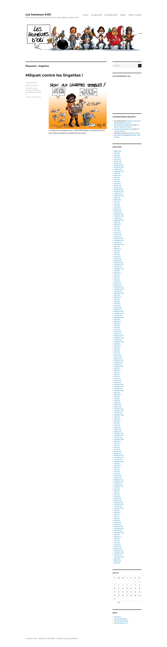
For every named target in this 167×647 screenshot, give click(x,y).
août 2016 (117, 392)
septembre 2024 (119, 196)
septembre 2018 (119, 342)
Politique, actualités (32, 85)
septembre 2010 (119, 532)
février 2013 (117, 476)
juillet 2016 (117, 394)
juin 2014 (117, 443)
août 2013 (117, 463)
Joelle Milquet (30, 92)
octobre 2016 (118, 388)
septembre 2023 (119, 220)
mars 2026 (117, 159)
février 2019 (117, 332)
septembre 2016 (119, 390)
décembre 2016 (118, 384)
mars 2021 (117, 281)
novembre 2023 (119, 216)
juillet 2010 (117, 537)
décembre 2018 (118, 336)
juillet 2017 (117, 370)
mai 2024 (117, 204)
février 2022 (117, 258)
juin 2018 (117, 348)
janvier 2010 (117, 549)
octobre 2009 (118, 555)
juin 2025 (117, 177)
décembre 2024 (119, 189)
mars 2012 (117, 496)
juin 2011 (116, 514)
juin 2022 (117, 250)
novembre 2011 (118, 504)
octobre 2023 (118, 218)
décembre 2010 (118, 526)
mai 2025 (117, 179)
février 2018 (117, 356)
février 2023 (117, 234)
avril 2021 (117, 279)
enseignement (36, 90)
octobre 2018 (118, 340)
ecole (35, 88)
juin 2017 (117, 372)
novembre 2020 (119, 289)
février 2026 (118, 161)
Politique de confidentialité (46, 638)
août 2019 (117, 319)
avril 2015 (117, 425)
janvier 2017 (117, 382)
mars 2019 (117, 330)
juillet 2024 (117, 200)
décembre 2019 (118, 311)
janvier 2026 (118, 163)
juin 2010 (117, 539)
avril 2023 (117, 230)
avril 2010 (117, 543)
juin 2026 (117, 153)
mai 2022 (117, 252)
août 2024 (117, 198)
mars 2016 (117, 403)
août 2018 (117, 344)
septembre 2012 (119, 486)
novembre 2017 (119, 362)
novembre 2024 (119, 192)
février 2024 (117, 210)
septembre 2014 (119, 439)
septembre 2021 (119, 269)
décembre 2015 (118, 409)
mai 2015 (117, 423)
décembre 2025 (119, 165)
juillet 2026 (117, 151)
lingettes (38, 92)
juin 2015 (117, 421)
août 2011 (117, 510)
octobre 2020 (118, 291)
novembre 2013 (118, 457)
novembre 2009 (119, 553)
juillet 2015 (117, 419)
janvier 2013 (117, 478)
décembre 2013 (118, 455)
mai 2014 (117, 445)
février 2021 (117, 283)
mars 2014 (117, 449)
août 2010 (117, 534)
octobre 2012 (118, 484)
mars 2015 (117, 427)
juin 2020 (117, 299)
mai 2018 (117, 350)
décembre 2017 (118, 360)
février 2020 (117, 307)
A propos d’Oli (96, 15)
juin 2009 (117, 563)
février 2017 (117, 380)
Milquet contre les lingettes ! (54, 75)
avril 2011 (117, 518)
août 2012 (117, 488)
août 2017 (117, 368)
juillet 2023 (117, 224)
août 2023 (117, 222)
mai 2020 (117, 301)
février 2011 (117, 522)
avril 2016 (117, 401)
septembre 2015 (119, 415)
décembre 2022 (119, 238)
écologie (28, 90)
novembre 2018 (119, 338)
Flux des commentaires (121, 621)
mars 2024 (117, 208)
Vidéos (122, 15)
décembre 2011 (118, 502)
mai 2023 (117, 228)
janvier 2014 (117, 453)
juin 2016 (117, 396)
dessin (31, 88)
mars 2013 (117, 474)
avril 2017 (117, 376)
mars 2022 (117, 256)
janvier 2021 (117, 285)
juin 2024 (117, 202)
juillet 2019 (117, 321)
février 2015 (117, 429)
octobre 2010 (118, 530)
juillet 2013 (117, 465)
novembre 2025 (119, 167)
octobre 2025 (118, 169)
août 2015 (117, 417)
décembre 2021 (118, 263)
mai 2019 (117, 325)
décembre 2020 (119, 287)
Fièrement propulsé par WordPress (67, 638)
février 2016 (117, 405)
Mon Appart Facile (119, 135)
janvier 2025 (118, 187)
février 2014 (117, 451)
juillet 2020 (117, 297)
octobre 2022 (118, 242)
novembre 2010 (119, 528)
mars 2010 (117, 545)
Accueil (85, 15)
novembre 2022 (119, 240)
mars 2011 (117, 520)
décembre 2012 (118, 480)
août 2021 (117, 271)
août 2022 (117, 246)
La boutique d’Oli (111, 15)
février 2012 (117, 498)
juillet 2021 (117, 273)
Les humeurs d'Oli (38, 14)
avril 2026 (117, 157)
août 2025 (117, 173)
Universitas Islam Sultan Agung (123, 125)
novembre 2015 (119, 411)
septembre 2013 (119, 461)
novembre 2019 (119, 313)
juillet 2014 (117, 441)
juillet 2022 (117, 248)
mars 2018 (117, 354)
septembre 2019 (119, 317)
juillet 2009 (117, 561)
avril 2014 (117, 447)
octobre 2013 (118, 459)
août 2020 (117, 295)
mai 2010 (117, 541)
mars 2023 (117, 232)
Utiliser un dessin (134, 15)
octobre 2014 (118, 437)
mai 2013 (116, 470)
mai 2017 (117, 374)
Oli (26, 94)
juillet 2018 (117, 346)
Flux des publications (120, 619)
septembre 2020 (119, 293)
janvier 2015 (117, 431)
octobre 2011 (118, 506)
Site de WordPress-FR (121, 623)
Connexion (117, 617)
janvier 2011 (117, 524)
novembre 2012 (119, 482)
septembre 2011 (119, 508)
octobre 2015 (118, 413)
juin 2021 (117, 275)
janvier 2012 (117, 500)
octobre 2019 (118, 315)
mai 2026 (117, 155)
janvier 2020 (118, 309)
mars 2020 (117, 305)
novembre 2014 (119, 435)
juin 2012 (117, 490)
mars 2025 (117, 183)
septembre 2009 (119, 557)
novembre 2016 (119, 386)
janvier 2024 (118, 212)
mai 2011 (116, 516)
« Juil (118, 602)
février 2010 (117, 547)
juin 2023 (117, 226)
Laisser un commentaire (33, 97)
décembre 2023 (118, 214)
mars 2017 (117, 378)
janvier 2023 (118, 236)
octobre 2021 (118, 267)
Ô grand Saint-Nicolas (133, 133)
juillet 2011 (117, 512)
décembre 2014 (118, 433)
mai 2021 (117, 277)
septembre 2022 (119, 244)
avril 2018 (117, 352)
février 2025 (117, 185)
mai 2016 (117, 399)
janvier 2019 (118, 334)
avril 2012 (117, 494)
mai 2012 (117, 492)
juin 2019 (117, 323)
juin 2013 (117, 468)
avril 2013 (117, 472)
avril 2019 (117, 327)
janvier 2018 (117, 358)
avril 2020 (117, 303)
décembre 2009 (119, 551)
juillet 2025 (117, 175)
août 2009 (117, 559)
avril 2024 (117, 206)
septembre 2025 (119, 171)
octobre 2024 (118, 194)
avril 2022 (117, 254)
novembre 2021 (119, 265)
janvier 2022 (118, 261)
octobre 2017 (118, 364)
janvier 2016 (118, 407)
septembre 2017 (119, 366)
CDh (27, 88)
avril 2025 (117, 181)
